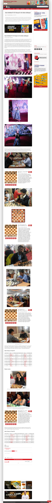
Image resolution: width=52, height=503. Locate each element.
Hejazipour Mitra (12, 437)
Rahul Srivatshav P (25, 365)
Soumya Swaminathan (12, 439)
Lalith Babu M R (25, 354)
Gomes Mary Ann (12, 436)
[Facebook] (39, 49)
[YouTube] (37, 49)
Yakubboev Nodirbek (25, 361)
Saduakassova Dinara (27, 436)
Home (5, 8)
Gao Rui (11, 357)
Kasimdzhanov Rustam (11, 354)
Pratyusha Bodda (27, 437)
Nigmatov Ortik (25, 364)
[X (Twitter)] (35, 49)
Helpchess (27, 8)
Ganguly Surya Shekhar (25, 356)
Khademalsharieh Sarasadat (12, 434)
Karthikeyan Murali (11, 364)
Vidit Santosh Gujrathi (11, 360)
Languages (8, 8)
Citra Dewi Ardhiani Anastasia (11, 442)
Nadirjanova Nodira (27, 440)
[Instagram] (41, 49)
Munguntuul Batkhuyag (27, 439)
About (32, 8)
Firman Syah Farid (11, 358)
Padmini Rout (11, 440)
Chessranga (22, 8)
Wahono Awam (25, 363)
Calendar (17, 8)
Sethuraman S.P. (25, 357)
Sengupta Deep (11, 363)
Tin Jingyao (25, 360)
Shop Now (40, 29)
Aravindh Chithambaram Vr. (11, 356)
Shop (14, 8)
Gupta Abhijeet (11, 361)
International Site (36, 61)
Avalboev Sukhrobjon (11, 365)
